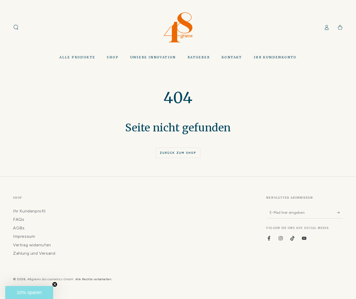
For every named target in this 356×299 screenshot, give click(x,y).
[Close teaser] (54, 284)
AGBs (18, 227)
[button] (16, 27)
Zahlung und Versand (34, 253)
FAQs (18, 219)
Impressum (24, 236)
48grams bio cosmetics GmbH (50, 279)
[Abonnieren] (340, 212)
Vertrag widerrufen (32, 244)
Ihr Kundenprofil (29, 211)
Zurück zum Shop (178, 153)
